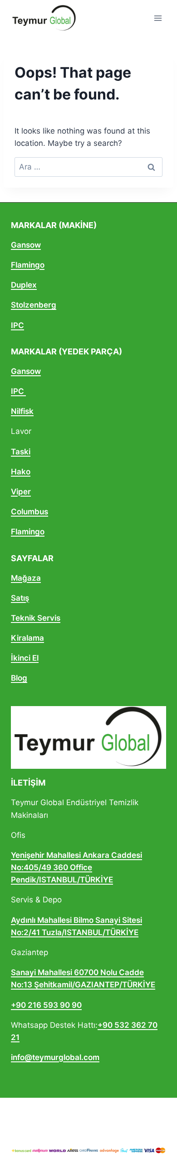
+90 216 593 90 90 (46, 1005)
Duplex (24, 284)
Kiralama (27, 637)
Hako (20, 471)
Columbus (29, 511)
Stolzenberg (33, 304)
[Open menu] (157, 18)
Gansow (26, 244)
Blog (19, 677)
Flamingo (27, 264)
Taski (20, 451)
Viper (21, 491)
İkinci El (25, 657)
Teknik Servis (35, 617)
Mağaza (26, 578)
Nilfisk (22, 411)
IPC (17, 325)
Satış (20, 597)
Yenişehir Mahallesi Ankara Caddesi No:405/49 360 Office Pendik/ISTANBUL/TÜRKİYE (76, 867)
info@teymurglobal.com (55, 1057)
